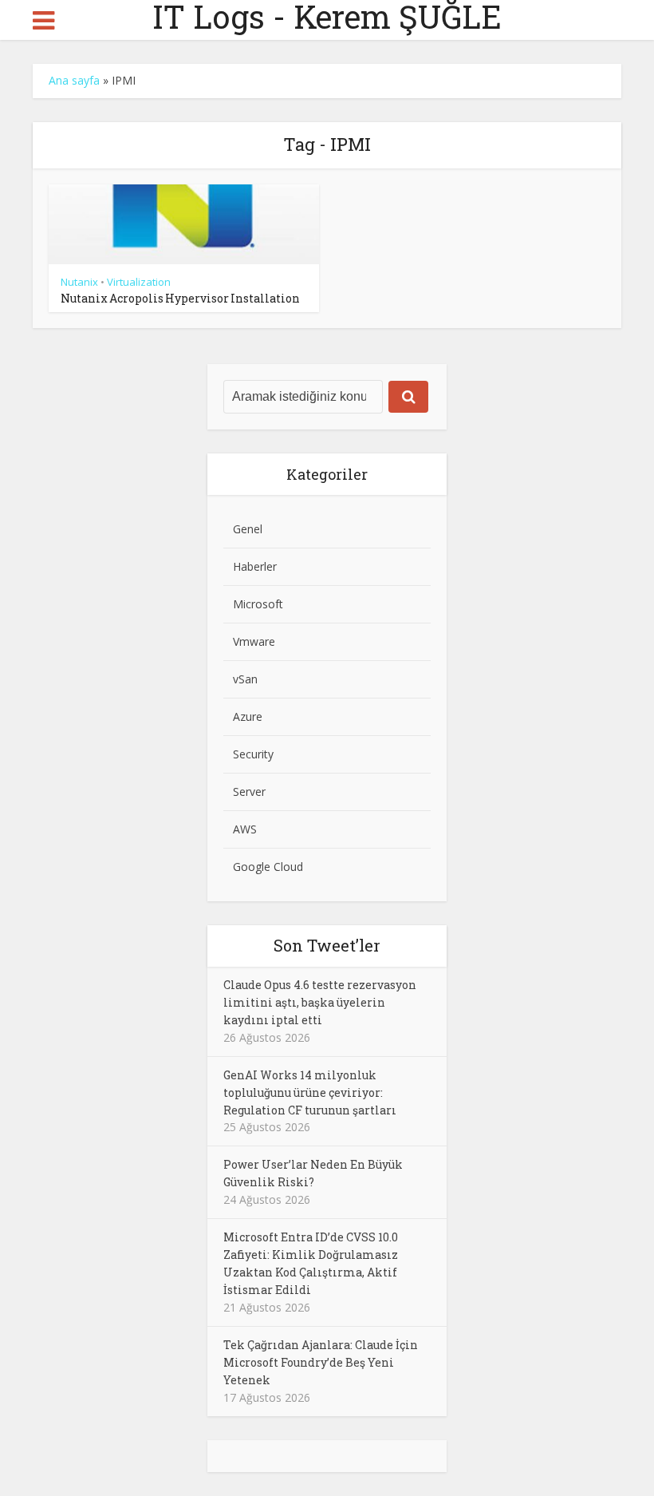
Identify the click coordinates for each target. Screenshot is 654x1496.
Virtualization (139, 282)
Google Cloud (268, 866)
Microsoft (258, 603)
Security (253, 754)
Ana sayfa (74, 80)
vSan (245, 679)
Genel (247, 528)
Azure (247, 716)
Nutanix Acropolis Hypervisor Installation (180, 298)
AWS (245, 829)
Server (249, 791)
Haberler (255, 566)
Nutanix (79, 282)
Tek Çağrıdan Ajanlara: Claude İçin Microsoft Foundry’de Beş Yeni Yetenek (320, 1362)
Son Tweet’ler (327, 945)
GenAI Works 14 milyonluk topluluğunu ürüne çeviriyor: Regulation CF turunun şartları (309, 1092)
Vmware (254, 641)
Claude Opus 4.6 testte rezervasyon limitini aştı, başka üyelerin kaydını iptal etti (319, 1002)
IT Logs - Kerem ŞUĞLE (327, 16)
